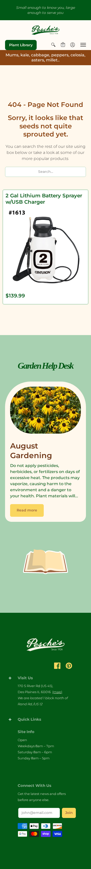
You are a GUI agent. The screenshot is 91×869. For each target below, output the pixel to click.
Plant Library (21, 45)
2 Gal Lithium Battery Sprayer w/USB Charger (44, 199)
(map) (57, 692)
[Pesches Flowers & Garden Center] (45, 30)
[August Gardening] (45, 411)
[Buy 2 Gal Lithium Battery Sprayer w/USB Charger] (45, 248)
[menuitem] (53, 45)
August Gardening (31, 450)
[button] (53, 45)
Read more (27, 510)
